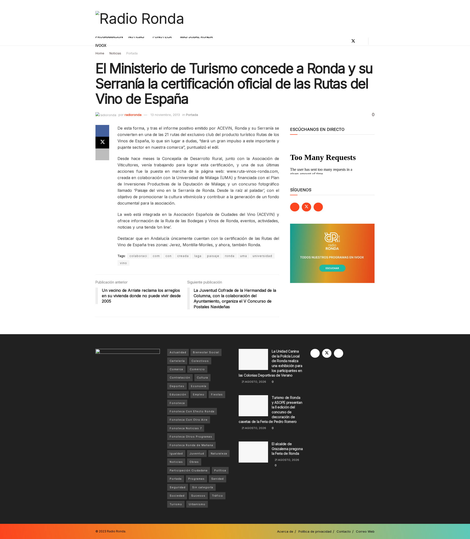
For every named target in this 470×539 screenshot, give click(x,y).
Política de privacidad (314, 531)
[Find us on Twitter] (353, 41)
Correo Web (365, 531)
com (156, 256)
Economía (198, 386)
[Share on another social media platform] (102, 154)
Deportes (177, 386)
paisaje (213, 256)
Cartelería (177, 361)
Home (99, 53)
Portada (132, 53)
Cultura (202, 377)
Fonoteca (177, 403)
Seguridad (178, 487)
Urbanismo (197, 504)
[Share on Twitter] (102, 142)
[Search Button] (373, 41)
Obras (194, 462)
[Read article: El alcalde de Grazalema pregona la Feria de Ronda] (253, 452)
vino (123, 263)
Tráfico (217, 495)
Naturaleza (219, 453)
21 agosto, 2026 (253, 381)
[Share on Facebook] (102, 131)
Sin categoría (202, 487)
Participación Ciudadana (189, 470)
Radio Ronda (116, 531)
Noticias (115, 53)
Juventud (196, 453)
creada (183, 256)
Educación (178, 394)
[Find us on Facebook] (344, 41)
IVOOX (100, 45)
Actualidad (178, 352)
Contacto (344, 531)
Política (220, 470)
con (168, 256)
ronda (230, 256)
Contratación (180, 377)
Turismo (176, 504)
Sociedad (177, 495)
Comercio (197, 369)
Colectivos (200, 361)
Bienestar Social (206, 352)
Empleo (198, 394)
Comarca (176, 369)
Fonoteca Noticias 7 (186, 428)
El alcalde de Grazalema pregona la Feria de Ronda (287, 448)
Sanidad (217, 478)
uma (243, 256)
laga (197, 256)
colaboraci (138, 256)
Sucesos (198, 495)
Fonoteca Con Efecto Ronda (192, 411)
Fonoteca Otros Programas (191, 436)
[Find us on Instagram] (361, 41)
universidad (262, 256)
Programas (196, 478)
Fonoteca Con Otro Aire (189, 419)
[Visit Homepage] (139, 18)
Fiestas (217, 394)
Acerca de (285, 531)
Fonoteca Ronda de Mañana (191, 445)
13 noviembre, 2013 (165, 115)
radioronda (133, 115)
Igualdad (176, 453)
